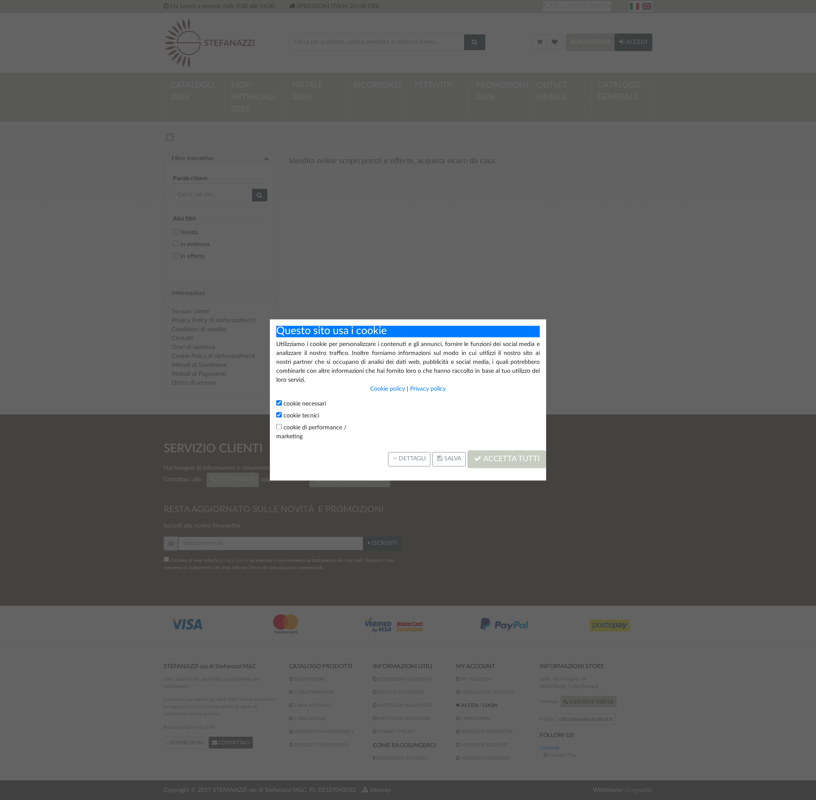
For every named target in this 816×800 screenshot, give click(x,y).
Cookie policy (387, 389)
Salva (451, 459)
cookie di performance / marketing (311, 432)
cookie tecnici (300, 416)
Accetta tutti (511, 458)
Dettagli (411, 459)
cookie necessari (304, 404)
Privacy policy (428, 389)
